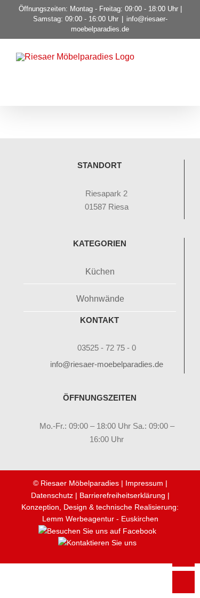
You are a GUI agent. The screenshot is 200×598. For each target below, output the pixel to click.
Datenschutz (52, 495)
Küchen (100, 271)
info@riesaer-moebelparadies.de (106, 364)
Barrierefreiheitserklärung (122, 495)
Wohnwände (100, 298)
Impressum (144, 483)
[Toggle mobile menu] (179, 71)
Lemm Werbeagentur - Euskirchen (100, 518)
